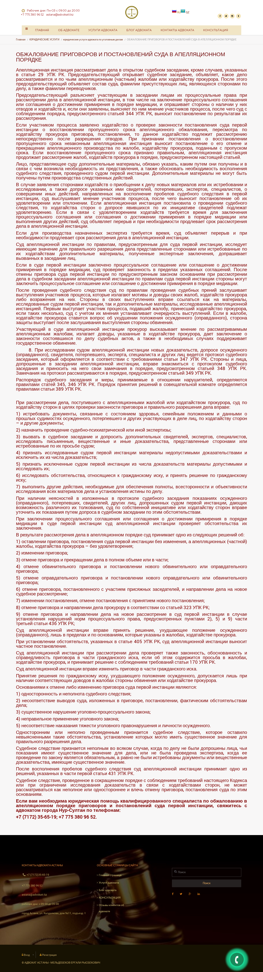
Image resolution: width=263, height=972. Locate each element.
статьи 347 (176, 359)
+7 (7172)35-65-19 (38, 874)
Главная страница (110, 875)
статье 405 (130, 641)
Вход (27, 955)
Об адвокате (68, 30)
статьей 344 (121, 113)
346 (72, 384)
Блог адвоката (139, 30)
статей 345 (53, 384)
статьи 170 (186, 662)
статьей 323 (179, 607)
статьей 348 (211, 368)
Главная (42, 30)
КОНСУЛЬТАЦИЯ (215, 30)
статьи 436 (45, 623)
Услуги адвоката (102, 30)
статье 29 (32, 74)
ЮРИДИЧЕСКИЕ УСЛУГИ (44, 39)
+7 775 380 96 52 (32, 885)
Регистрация (49, 955)
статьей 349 (181, 373)
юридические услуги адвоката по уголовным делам (93, 39)
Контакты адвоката (177, 30)
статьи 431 (104, 773)
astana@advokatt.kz (34, 894)
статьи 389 (52, 389)
